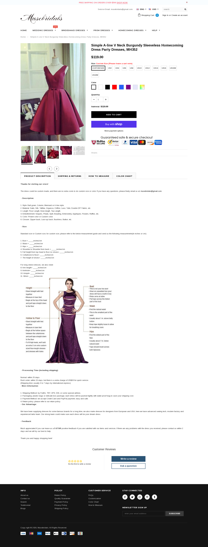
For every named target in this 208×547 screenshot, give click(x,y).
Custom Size (98, 68)
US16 (164, 68)
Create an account (179, 15)
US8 (131, 68)
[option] (53, 92)
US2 (110, 68)
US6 (124, 68)
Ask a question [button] (128, 466)
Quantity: (95, 95)
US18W (95, 75)
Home (23, 37)
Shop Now (122, 3)
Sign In (165, 15)
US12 (147, 68)
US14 (156, 68)
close (186, 2)
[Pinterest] (147, 497)
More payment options (114, 131)
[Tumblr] (154, 497)
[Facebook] (124, 497)
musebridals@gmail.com (151, 191)
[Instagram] (139, 497)
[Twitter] (132, 497)
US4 (117, 68)
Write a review (128, 459)
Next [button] (56, 168)
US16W (173, 68)
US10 (139, 68)
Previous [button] (49, 168)
